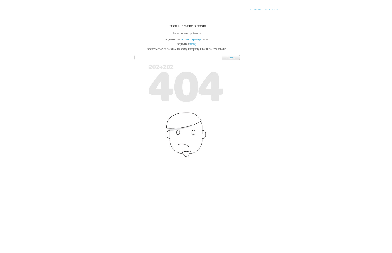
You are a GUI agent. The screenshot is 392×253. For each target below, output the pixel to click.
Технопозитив (125, 17)
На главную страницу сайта (263, 8)
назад (192, 44)
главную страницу (191, 39)
